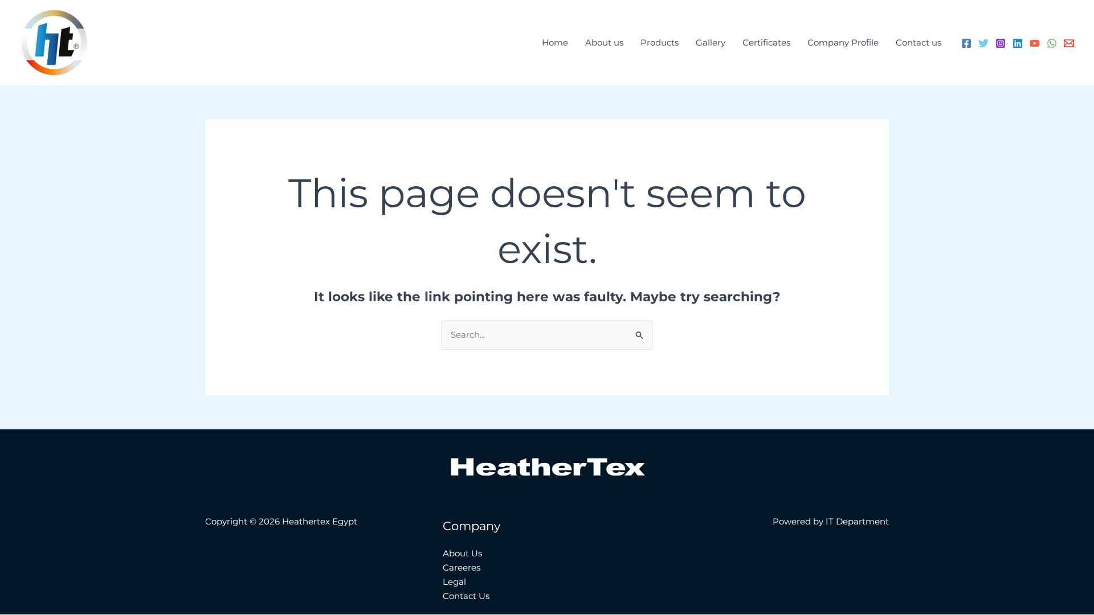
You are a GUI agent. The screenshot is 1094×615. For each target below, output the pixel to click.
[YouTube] (1035, 43)
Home (555, 42)
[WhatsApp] (1052, 43)
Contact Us (466, 596)
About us (604, 42)
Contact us (918, 42)
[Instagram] (1000, 43)
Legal (454, 581)
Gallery (710, 42)
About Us (462, 553)
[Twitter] (983, 43)
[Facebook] (966, 43)
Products (659, 42)
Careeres (461, 567)
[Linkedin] (1018, 43)
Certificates (766, 42)
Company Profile (843, 42)
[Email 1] (1069, 43)
